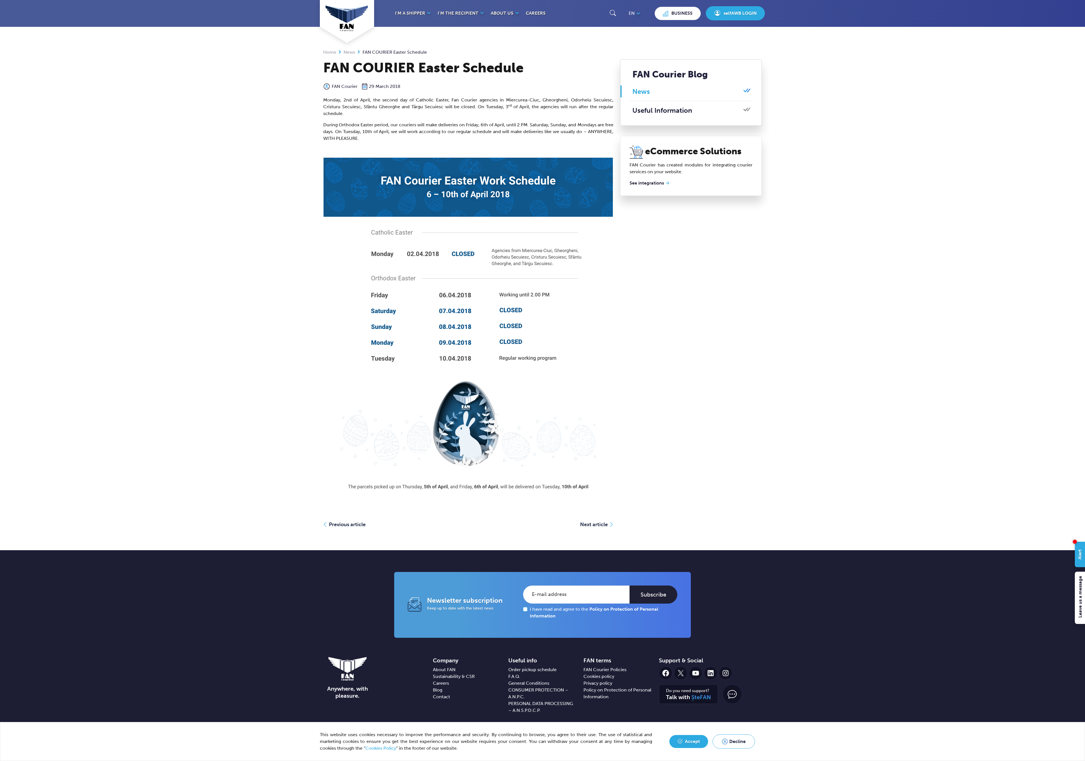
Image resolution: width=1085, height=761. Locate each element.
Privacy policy (597, 683)
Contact (441, 696)
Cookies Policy (380, 748)
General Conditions (528, 683)
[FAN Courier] (347, 668)
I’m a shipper (410, 13)
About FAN (444, 669)
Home (329, 52)
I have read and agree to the (594, 612)
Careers (536, 13)
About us (502, 13)
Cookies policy (598, 676)
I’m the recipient (458, 13)
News (349, 52)
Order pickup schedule (532, 669)
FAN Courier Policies (604, 669)
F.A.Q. (514, 676)
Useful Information (662, 110)
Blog (437, 690)
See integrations (647, 183)
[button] (613, 13)
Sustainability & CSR (454, 676)
